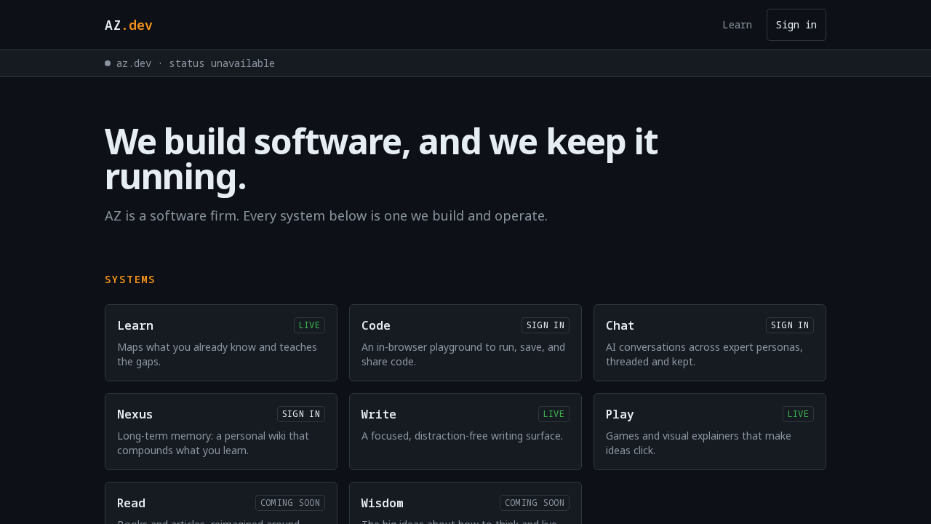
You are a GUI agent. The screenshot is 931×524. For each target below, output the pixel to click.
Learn (737, 24)
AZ (129, 24)
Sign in (796, 24)
